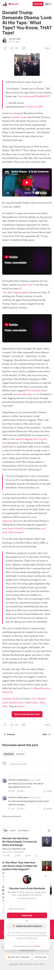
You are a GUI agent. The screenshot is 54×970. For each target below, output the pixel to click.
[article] (27, 847)
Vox (34, 699)
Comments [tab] (9, 754)
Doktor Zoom (14, 39)
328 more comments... (12, 816)
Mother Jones (17, 702)
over (5, 292)
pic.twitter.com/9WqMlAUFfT (34, 96)
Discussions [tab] (23, 830)
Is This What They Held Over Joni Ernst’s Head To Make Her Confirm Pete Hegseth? (19, 866)
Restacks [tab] (20, 754)
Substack (13, 964)
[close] (46, 876)
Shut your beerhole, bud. (14, 848)
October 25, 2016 (34, 107)
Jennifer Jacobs (19, 117)
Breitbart (19, 706)
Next (45, 734)
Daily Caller (31, 702)
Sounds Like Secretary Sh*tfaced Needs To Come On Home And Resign (19, 841)
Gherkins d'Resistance (18, 779)
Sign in (48, 4)
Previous (11, 734)
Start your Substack (19, 957)
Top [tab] (5, 830)
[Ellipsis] (50, 780)
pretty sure (27, 285)
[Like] (5, 48)
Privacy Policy (31, 938)
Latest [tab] (13, 830)
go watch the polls (14, 528)
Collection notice (27, 950)
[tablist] (14, 754)
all (20, 288)
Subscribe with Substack (29, 926)
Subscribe (38, 4)
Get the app (40, 957)
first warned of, (35, 390)
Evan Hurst (19, 852)
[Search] (49, 830)
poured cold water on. (24, 394)
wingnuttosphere (20, 292)
